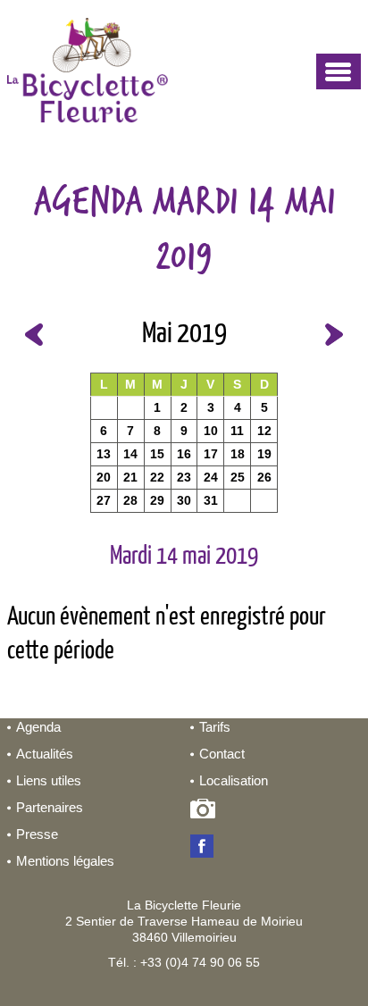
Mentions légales (65, 860)
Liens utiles (48, 780)
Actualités (44, 753)
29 (157, 500)
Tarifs (214, 726)
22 (157, 477)
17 (211, 454)
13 (103, 454)
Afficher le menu (338, 71)
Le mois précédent (34, 334)
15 (157, 454)
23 (184, 477)
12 (264, 430)
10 (211, 430)
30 (184, 500)
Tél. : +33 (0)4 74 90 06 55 (184, 962)
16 (184, 454)
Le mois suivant (334, 334)
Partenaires (49, 807)
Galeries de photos (206, 812)
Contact (222, 753)
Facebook (206, 847)
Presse (37, 834)
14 (130, 454)
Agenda (38, 726)
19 (264, 454)
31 (211, 500)
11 (237, 430)
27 (103, 500)
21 (130, 477)
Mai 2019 (184, 334)
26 (264, 477)
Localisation (233, 780)
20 (103, 477)
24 (211, 477)
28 (130, 500)
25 (237, 477)
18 (237, 454)
